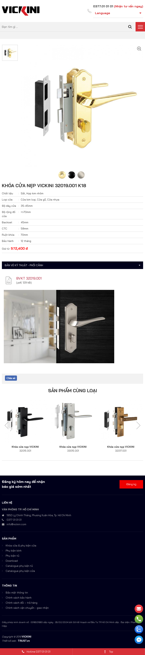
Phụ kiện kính (14, 550)
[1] (130, 27)
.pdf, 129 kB (24, 282)
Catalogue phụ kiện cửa (20, 571)
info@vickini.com (16, 524)
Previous (6, 425)
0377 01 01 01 (14, 519)
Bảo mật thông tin (17, 592)
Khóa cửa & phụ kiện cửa (21, 545)
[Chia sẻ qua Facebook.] (11, 378)
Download (12, 560)
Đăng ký (131, 484)
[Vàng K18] (62, 175)
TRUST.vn (24, 640)
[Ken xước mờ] (81, 175)
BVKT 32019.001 (29, 278)
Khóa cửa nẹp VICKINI (25, 446)
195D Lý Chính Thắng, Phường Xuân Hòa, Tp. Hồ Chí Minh (39, 515)
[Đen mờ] (71, 175)
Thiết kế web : (9, 640)
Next (138, 425)
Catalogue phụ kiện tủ (19, 566)
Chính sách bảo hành (19, 597)
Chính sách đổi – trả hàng (21, 602)
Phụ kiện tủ (12, 555)
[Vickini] (20, 10)
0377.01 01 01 (103, 6)
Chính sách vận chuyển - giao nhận (27, 607)
